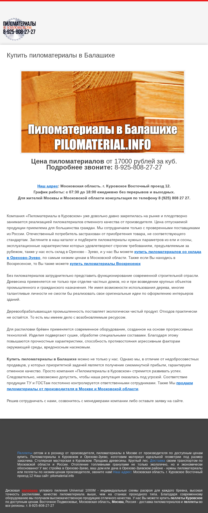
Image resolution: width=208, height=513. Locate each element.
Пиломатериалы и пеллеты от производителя (22, 31)
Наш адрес (47, 186)
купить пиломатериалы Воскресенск (105, 263)
